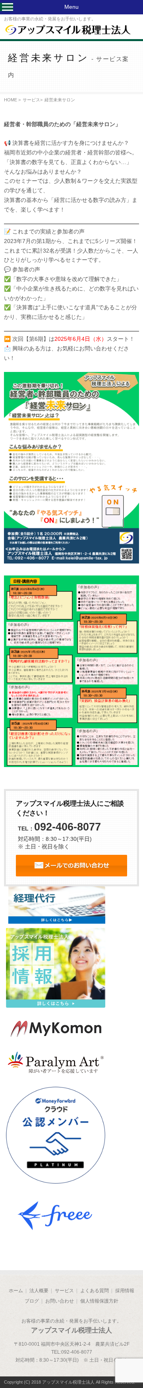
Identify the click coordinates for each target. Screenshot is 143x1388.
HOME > (12, 99)
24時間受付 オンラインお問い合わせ (71, 865)
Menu (71, 7)
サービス (31, 99)
